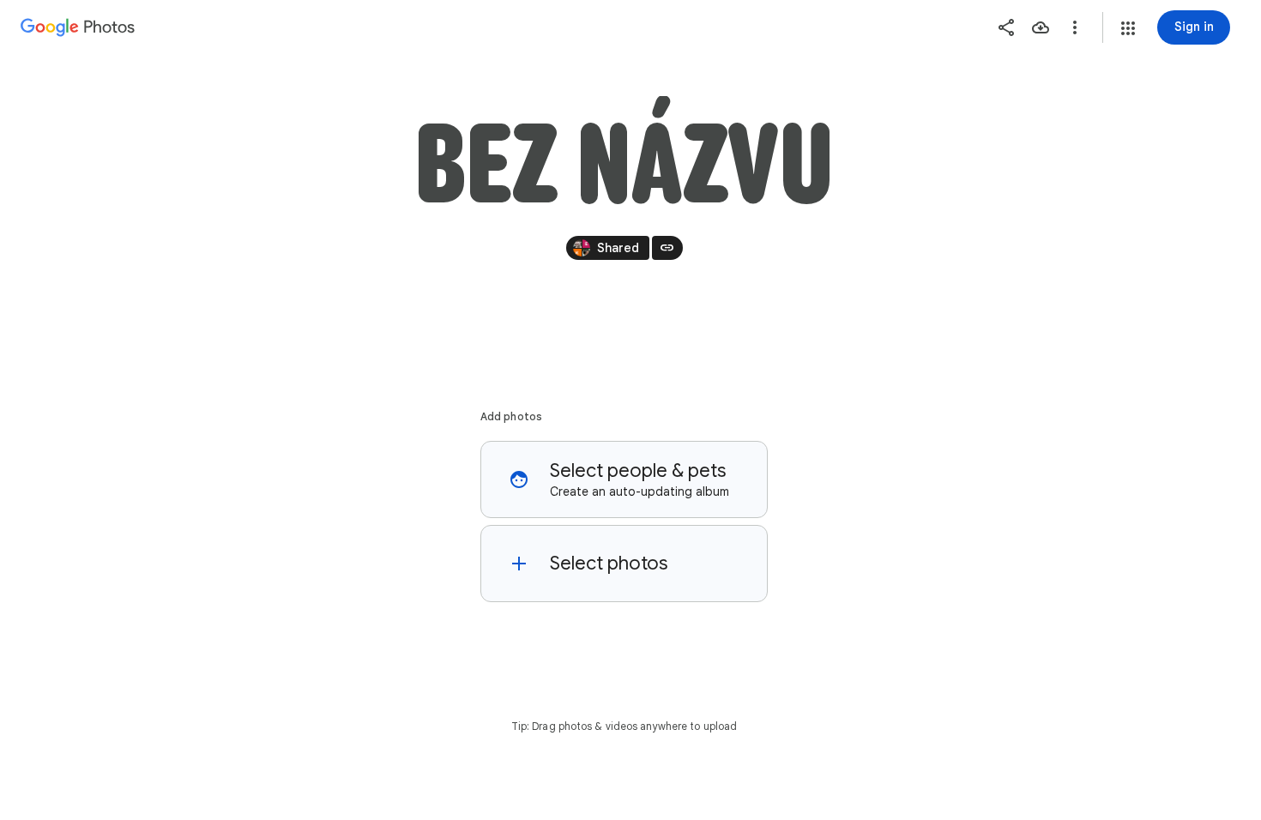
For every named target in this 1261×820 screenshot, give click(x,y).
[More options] (1075, 27)
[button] (1128, 28)
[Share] (1006, 27)
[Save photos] (1040, 27)
